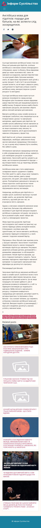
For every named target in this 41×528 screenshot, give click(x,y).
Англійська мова (25, 316)
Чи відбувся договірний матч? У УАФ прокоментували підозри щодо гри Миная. (19, 475)
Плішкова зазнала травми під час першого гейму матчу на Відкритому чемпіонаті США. (19, 381)
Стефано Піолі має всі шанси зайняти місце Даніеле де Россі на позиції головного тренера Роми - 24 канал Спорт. (19, 506)
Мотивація (16, 318)
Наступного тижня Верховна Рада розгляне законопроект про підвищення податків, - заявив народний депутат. (18, 350)
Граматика (24, 318)
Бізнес (11, 316)
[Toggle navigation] (4, 9)
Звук (4, 318)
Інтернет (5, 316)
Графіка (9, 318)
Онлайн (33, 316)
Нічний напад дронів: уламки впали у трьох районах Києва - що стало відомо (19, 411)
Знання (16, 316)
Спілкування (32, 318)
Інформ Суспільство (22, 3)
